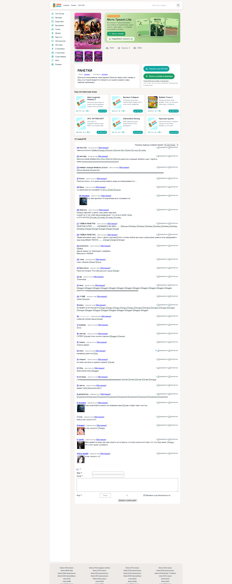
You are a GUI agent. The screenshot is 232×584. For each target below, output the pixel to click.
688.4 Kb (173, 111)
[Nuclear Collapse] (117, 102)
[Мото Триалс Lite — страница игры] (142, 28)
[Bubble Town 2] (153, 102)
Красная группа (166, 118)
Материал (103, 147)
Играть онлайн (116, 33)
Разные (87, 74)
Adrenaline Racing (131, 118)
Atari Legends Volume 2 (93, 98)
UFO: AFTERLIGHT (95, 118)
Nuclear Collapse (131, 97)
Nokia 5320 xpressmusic (132, 573)
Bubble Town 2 (166, 97)
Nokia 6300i (132, 581)
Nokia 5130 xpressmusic (132, 570)
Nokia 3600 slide (67, 570)
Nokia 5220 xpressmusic (165, 570)
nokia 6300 (100, 581)
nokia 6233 (132, 579)
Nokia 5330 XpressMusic (67, 576)
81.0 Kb (102, 111)
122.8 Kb (174, 132)
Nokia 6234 (165, 579)
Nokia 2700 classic (66, 568)
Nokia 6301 (165, 581)
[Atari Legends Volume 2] (81, 102)
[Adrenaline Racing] (117, 124)
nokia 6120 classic (165, 576)
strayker (105, 74)
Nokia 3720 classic (99, 570)
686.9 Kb (102, 132)
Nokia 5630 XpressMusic (132, 576)
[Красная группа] (153, 124)
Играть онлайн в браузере (159, 76)
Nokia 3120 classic (165, 568)
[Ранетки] (89, 31)
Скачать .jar (121, 39)
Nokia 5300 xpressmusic (67, 573)
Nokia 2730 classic (132, 568)
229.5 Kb (138, 132)
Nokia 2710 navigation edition (99, 568)
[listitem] (79, 56)
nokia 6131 (66, 579)
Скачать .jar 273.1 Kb (156, 68)
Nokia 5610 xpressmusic (99, 576)
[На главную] (57, 5)
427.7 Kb (138, 111)
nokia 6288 (67, 581)
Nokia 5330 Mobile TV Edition (165, 573)
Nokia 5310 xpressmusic (99, 573)
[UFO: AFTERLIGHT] (81, 124)
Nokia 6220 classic (99, 579)
